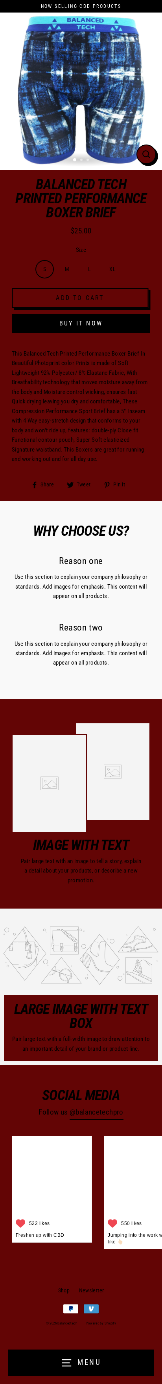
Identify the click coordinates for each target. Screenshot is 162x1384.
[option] (81, 89)
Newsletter (91, 1290)
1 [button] (75, 160)
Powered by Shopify (101, 1323)
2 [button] (82, 161)
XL (112, 269)
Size (81, 249)
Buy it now (81, 323)
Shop (64, 1290)
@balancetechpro (96, 1112)
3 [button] (88, 161)
